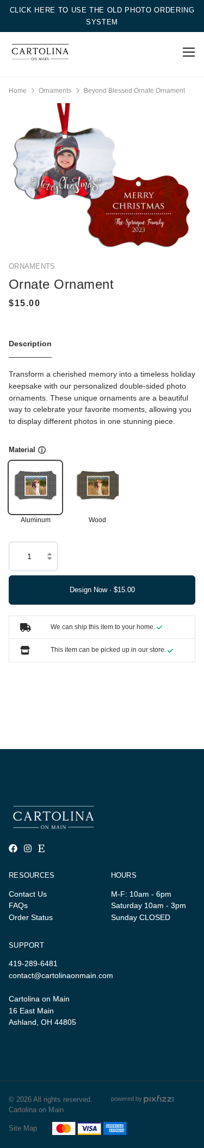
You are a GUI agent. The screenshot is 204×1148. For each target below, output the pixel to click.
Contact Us (28, 894)
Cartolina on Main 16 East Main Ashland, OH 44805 (42, 1010)
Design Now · (92, 590)
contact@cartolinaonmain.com (61, 975)
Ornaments (55, 90)
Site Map (23, 1128)
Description (30, 343)
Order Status (31, 917)
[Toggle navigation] (187, 52)
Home (18, 90)
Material (22, 450)
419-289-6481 (33, 963)
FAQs (18, 905)
